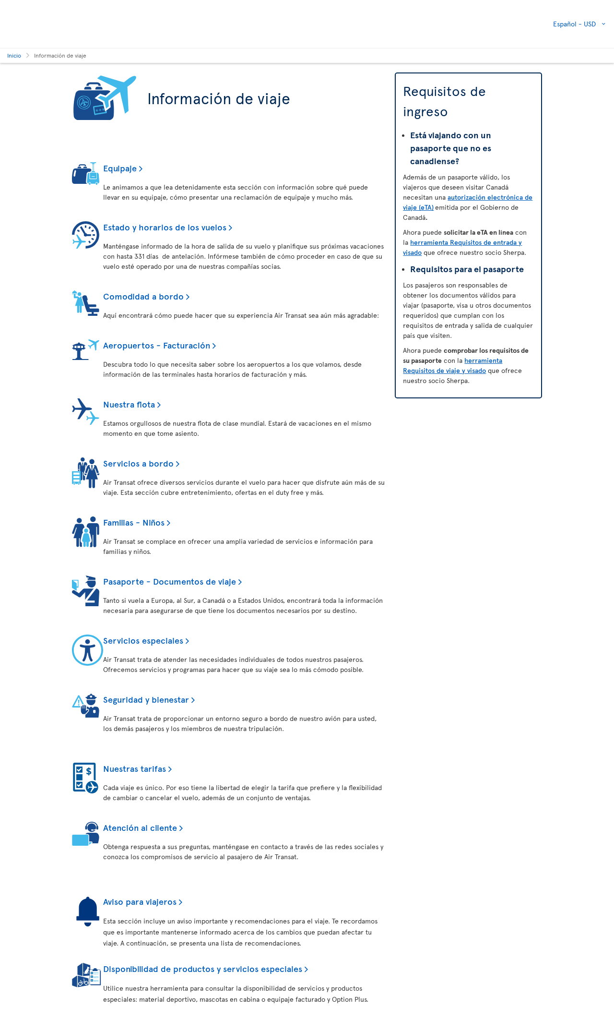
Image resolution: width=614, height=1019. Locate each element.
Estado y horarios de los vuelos (164, 227)
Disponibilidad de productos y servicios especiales (202, 968)
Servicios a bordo (138, 463)
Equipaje (120, 168)
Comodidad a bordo (143, 296)
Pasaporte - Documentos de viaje (169, 581)
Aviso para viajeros (140, 901)
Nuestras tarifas (134, 768)
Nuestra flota (129, 404)
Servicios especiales (143, 640)
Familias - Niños (134, 522)
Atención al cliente (140, 827)
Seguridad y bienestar (146, 699)
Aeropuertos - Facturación (156, 345)
